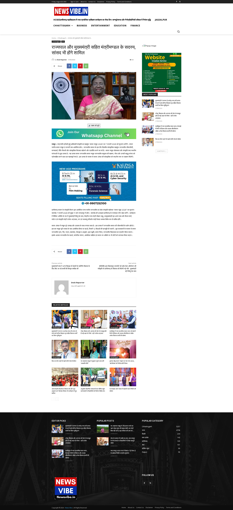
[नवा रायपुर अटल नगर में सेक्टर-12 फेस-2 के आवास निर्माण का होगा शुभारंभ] (103, 454)
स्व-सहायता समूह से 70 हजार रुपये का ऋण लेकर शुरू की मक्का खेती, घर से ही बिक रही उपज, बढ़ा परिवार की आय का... (122, 428)
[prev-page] (53, 399)
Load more (161, 151)
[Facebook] (176, 1)
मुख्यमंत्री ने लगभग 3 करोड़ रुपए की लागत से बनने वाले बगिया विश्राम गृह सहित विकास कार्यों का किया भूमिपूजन (64, 333)
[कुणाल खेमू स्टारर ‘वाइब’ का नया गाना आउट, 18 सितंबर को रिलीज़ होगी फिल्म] (123, 349)
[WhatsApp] (85, 66)
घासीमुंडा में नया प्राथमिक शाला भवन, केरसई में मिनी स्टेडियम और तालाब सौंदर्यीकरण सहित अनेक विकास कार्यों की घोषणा (123, 333)
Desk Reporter (62, 60)
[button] (178, 31)
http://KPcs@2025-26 (78, 286)
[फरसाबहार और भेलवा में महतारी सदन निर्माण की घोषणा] (123, 377)
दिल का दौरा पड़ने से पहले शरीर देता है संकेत (64, 361)
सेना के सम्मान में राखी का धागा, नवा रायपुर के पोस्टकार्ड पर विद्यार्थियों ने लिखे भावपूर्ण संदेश (123, 440)
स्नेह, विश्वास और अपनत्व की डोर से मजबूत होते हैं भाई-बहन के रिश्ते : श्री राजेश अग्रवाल (168, 115)
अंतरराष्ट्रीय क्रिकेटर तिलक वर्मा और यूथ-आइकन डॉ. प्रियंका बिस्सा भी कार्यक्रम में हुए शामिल (64, 391)
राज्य (63, 41)
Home (54, 38)
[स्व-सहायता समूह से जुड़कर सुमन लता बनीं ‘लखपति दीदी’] (94, 349)
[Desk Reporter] (53, 60)
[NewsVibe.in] (71, 11)
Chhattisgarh (62, 38)
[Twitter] (180, 1)
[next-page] (57, 399)
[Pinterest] (80, 66)
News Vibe (69, 508)
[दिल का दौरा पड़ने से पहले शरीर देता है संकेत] (65, 349)
